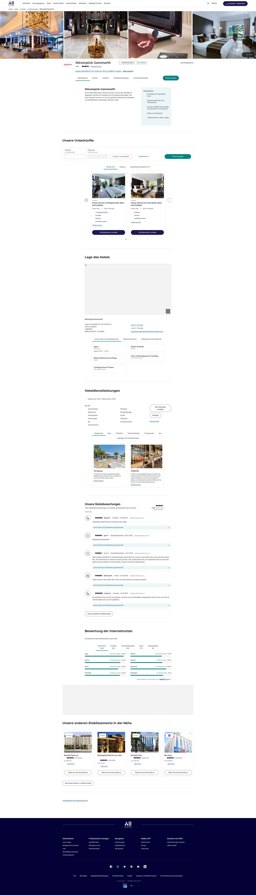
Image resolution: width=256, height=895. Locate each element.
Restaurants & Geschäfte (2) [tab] (151, 339)
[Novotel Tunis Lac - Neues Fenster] (78, 742)
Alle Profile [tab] (102, 647)
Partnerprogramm (68, 855)
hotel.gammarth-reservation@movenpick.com (147, 331)
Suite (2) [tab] (123, 167)
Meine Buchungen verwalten (176, 842)
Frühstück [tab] (119, 433)
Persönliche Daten (118, 876)
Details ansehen (99, 481)
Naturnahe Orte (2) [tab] (130, 339)
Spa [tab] (160, 433)
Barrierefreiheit (154, 421)
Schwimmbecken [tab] (134, 433)
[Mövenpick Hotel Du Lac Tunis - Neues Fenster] (111, 742)
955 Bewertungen (96, 66)
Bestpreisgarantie (187, 63)
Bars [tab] (109, 433)
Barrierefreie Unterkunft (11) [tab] (140, 167)
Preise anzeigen (170, 78)
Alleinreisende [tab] (153, 647)
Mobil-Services (145, 842)
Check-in (70, 151)
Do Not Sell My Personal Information (171, 876)
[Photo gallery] (128, 35)
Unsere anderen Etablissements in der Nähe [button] (97, 723)
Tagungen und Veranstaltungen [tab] (128, 438)
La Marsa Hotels (33, 9)
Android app (145, 848)
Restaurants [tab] (98, 433)
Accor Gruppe (67, 842)
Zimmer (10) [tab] (110, 167)
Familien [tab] (113, 647)
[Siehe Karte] (128, 289)
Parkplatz (155, 415)
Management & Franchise (70, 845)
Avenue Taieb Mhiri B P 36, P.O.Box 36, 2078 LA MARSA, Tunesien (98, 71)
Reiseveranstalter (94, 848)
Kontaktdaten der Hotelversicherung (75, 801)
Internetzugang (119, 842)
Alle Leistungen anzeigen (160, 408)
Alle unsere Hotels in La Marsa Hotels (78, 783)
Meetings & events (94, 845)
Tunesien (23, 9)
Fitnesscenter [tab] (149, 433)
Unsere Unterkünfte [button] (78, 140)
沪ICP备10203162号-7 (134, 881)
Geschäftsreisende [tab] (127, 647)
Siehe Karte (70, 764)
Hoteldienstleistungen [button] (102, 391)
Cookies (129, 876)
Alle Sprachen (119, 848)
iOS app (143, 845)
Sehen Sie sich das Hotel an (78, 772)
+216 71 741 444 (137, 325)
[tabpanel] (128, 206)
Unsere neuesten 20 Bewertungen (99, 614)
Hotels (11, 9)
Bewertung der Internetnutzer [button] (109, 631)
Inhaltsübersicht (120, 845)
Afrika (16, 9)
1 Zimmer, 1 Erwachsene (120, 156)
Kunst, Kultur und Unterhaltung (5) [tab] (107, 339)
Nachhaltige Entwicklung (70, 852)
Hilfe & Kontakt (171, 845)
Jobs (64, 848)
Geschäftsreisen (94, 842)
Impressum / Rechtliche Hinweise (146, 876)
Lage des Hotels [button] (97, 257)
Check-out (92, 151)
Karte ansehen (128, 71)
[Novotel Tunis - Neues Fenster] (144, 742)
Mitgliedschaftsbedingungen (99, 876)
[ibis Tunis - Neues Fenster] (178, 742)
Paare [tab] (141, 647)
